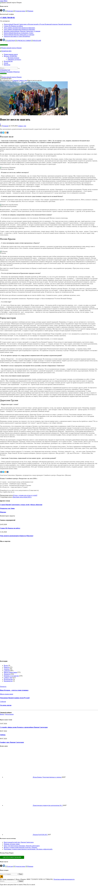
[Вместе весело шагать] (34, 139)
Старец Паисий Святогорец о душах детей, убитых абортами (21, 504)
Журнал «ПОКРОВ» (10, 56)
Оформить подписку (14, 59)
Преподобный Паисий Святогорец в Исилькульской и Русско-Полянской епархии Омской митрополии (38, 24)
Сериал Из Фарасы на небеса (13, 26)
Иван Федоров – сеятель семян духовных (14, 690)
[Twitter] (3, 132)
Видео (6, 665)
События (7, 670)
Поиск (20, 874)
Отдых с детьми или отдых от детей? (25, 495)
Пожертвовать (4, 45)
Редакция (5, 126)
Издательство (8, 61)
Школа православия (10, 672)
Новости (6, 667)
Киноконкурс (8, 681)
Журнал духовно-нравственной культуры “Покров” (20, 847)
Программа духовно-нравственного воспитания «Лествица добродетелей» (28, 849)
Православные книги (11, 54)
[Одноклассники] (5, 132)
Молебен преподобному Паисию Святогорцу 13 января (22, 31)
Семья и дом (22, 126)
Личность (7, 674)
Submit (21, 881)
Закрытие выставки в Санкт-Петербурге (17, 36)
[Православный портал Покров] (11, 48)
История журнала (13, 58)
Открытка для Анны (7, 508)
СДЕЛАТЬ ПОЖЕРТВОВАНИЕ (12, 857)
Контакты (7, 64)
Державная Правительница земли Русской (14, 698)
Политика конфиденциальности (63, 879)
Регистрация (9, 714)
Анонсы (6, 669)
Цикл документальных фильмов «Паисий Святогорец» (22, 846)
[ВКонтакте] (1, 132)
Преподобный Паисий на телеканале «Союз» (18, 33)
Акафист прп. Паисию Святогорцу (12, 742)
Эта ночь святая (5, 705)
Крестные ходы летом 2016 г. (22, 497)
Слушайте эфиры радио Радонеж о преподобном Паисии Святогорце (24, 727)
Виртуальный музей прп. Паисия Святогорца (19, 842)
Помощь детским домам (12, 844)
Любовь (2, 735)
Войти (2, 714)
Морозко (3, 512)
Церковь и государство (11, 676)
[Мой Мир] (7, 132)
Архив (6, 63)
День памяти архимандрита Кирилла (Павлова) (19, 28)
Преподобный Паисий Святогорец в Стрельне (19, 34)
